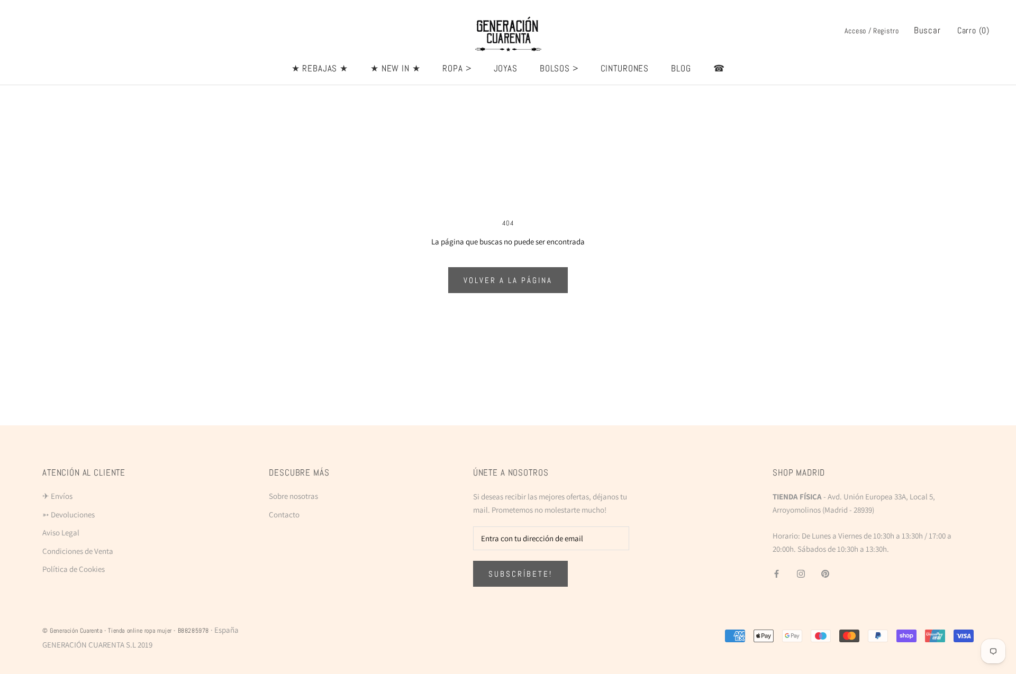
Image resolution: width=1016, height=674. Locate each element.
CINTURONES (625, 68)
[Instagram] (801, 573)
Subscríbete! (520, 574)
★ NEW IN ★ (395, 68)
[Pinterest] (825, 573)
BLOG (681, 68)
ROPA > (456, 68)
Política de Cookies (73, 569)
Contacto (284, 514)
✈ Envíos (57, 496)
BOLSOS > (559, 68)
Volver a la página (508, 280)
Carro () (973, 30)
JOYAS (506, 68)
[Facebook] (777, 573)
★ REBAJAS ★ (320, 68)
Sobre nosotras (293, 496)
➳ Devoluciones (68, 514)
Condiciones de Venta (77, 551)
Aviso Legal (60, 532)
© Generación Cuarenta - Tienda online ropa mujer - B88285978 (125, 630)
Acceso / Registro (872, 30)
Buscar (927, 30)
